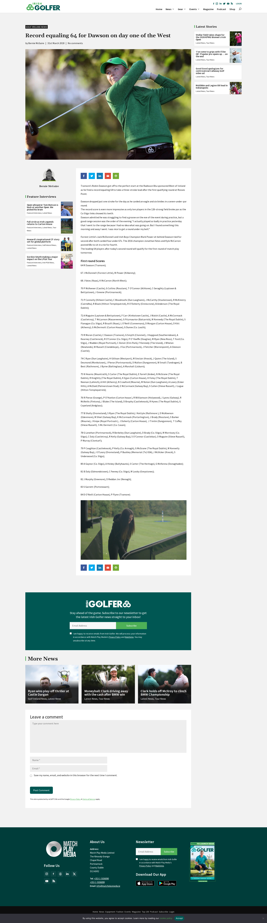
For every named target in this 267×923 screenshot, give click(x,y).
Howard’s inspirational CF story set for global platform (43, 240)
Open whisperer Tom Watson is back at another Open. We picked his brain (42, 207)
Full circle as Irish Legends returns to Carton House (40, 223)
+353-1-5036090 (101, 878)
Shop (232, 9)
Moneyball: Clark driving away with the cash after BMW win (106, 693)
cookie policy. (166, 918)
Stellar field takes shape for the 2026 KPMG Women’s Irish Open (211, 37)
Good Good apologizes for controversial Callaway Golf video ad (210, 71)
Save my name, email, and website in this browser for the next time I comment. (75, 775)
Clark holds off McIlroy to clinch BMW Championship (163, 693)
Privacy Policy (115, 637)
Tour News (210, 43)
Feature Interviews (34, 213)
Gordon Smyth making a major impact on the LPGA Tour (42, 258)
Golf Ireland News (36, 27)
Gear (180, 9)
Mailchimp (129, 637)
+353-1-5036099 (97, 882)
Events (193, 9)
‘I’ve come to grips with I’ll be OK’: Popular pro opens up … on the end (212, 54)
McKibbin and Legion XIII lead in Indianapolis (212, 86)
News (168, 9)
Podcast (221, 9)
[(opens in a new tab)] (202, 861)
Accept (179, 918)
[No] (263, 918)
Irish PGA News (48, 263)
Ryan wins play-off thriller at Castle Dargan (48, 693)
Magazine (208, 9)
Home (159, 9)
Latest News (47, 213)
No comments (75, 43)
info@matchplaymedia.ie (108, 886)
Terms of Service (89, 799)
